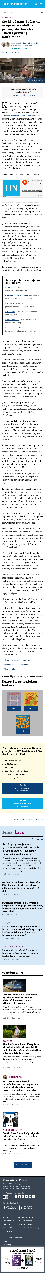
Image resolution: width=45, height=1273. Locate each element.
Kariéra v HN (7, 1228)
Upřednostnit (32, 95)
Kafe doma (10, 312)
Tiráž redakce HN (9, 1221)
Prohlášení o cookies (25, 1221)
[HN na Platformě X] (16, 1196)
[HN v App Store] (26, 1207)
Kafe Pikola (10, 303)
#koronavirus (9, 664)
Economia (6, 1224)
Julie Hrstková (15, 1077)
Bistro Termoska (12, 320)
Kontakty (6, 1217)
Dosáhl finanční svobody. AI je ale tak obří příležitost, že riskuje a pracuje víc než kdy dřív (21, 1136)
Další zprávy (22, 1165)
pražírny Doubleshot (21, 115)
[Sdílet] (38, 12)
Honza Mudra (36, 80)
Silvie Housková (34, 43)
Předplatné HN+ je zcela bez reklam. (31, 819)
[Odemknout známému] (42, 12)
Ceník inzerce (7, 1231)
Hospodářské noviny (7, 202)
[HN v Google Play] (10, 1207)
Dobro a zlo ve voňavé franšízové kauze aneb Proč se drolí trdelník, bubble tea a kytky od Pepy (20, 953)
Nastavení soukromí (25, 1224)
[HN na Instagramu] (23, 1196)
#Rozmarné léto (10, 669)
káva (19, 832)
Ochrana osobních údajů (26, 1217)
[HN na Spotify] (30, 1196)
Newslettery (7, 1245)
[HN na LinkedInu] (26, 1196)
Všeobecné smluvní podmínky (28, 1228)
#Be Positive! (22, 664)
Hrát (14, 708)
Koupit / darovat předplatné (12, 1238)
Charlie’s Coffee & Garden (16, 295)
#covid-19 (26, 660)
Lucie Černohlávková (19, 43)
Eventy (5, 1241)
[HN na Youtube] (33, 1196)
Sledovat (15, 95)
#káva (6, 660)
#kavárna (15, 660)
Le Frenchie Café (12, 287)
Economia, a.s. (17, 1184)
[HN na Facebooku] (19, 1196)
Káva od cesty (11, 328)
